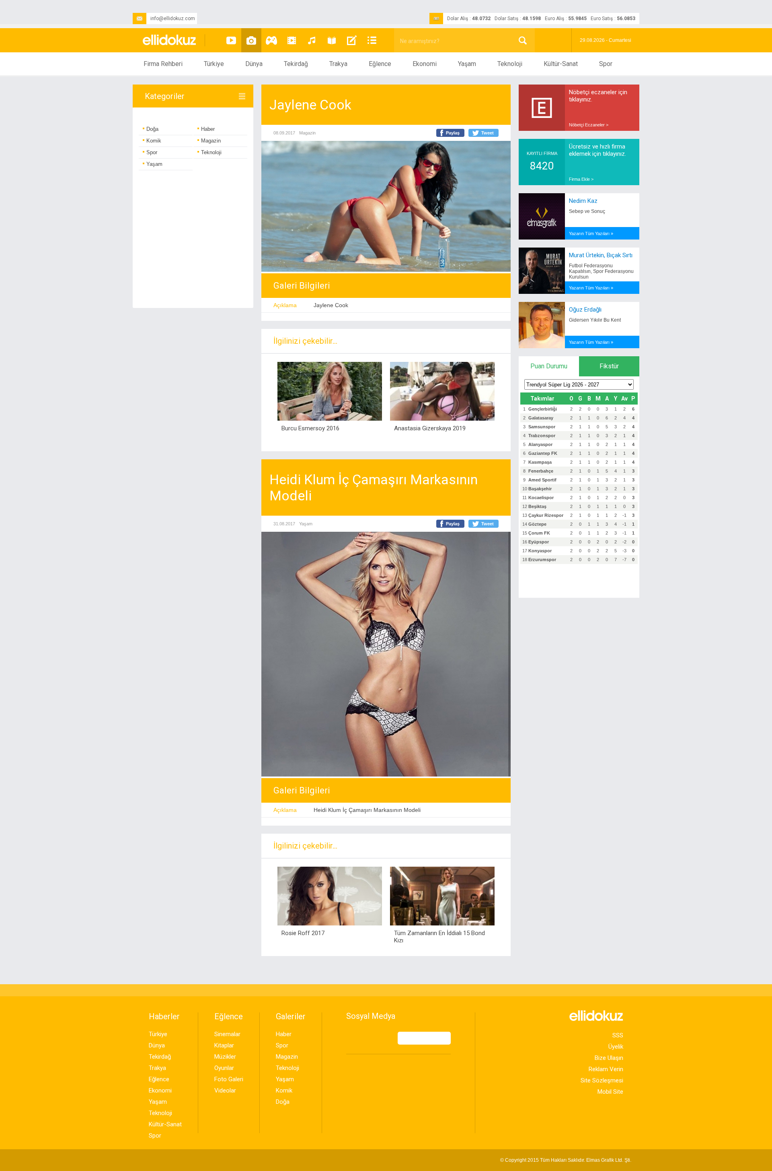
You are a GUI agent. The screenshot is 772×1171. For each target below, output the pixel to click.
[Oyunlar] (271, 40)
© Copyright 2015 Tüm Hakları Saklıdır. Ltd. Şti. (565, 1160)
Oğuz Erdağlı (585, 309)
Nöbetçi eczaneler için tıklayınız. (598, 96)
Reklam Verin (606, 1069)
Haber (208, 129)
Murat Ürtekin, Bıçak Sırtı (600, 255)
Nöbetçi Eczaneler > (588, 124)
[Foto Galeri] (251, 40)
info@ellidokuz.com (172, 18)
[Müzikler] (312, 40)
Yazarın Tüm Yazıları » (591, 233)
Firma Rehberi (163, 64)
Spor (605, 64)
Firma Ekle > (581, 179)
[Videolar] (231, 40)
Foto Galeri (228, 1079)
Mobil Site (610, 1091)
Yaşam (467, 64)
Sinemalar (227, 1034)
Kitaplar (224, 1045)
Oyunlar (224, 1068)
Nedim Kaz (583, 200)
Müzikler (225, 1056)
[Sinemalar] (291, 40)
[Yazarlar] (352, 40)
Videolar (225, 1090)
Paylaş (453, 132)
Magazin (211, 141)
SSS (617, 1035)
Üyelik (615, 1046)
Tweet (487, 132)
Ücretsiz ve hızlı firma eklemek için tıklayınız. (597, 150)
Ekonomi (425, 64)
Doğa (152, 129)
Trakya (338, 64)
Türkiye (214, 64)
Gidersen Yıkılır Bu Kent (595, 320)
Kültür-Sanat (561, 64)
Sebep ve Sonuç (587, 211)
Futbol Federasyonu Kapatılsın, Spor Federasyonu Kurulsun (601, 271)
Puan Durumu (548, 366)
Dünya (254, 64)
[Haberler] (372, 40)
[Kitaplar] (332, 40)
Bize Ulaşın (609, 1058)
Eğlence (380, 64)
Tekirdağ (296, 64)
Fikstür (609, 366)
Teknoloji (509, 64)
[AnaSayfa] (170, 40)
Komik (153, 141)
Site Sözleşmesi (602, 1080)
